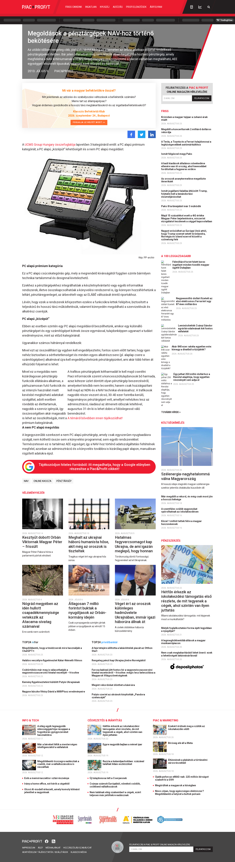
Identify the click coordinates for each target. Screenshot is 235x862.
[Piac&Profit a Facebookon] (47, 841)
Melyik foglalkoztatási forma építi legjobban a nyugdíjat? (186, 629)
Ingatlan (91, 7)
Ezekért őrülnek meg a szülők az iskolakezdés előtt (186, 727)
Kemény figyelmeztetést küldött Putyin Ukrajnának (51, 682)
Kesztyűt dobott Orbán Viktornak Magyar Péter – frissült (42, 542)
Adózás (118, 7)
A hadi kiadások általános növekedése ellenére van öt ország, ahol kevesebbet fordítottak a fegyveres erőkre (183, 166)
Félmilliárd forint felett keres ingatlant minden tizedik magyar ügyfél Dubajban (190, 264)
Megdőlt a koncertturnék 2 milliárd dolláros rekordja (186, 131)
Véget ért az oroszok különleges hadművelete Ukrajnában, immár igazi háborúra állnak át (135, 613)
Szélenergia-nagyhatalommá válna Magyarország (185, 476)
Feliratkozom (201, 98)
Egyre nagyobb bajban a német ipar (123, 744)
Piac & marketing (165, 720)
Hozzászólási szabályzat (77, 848)
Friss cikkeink (73, 7)
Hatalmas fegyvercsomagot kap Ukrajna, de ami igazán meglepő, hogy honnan (134, 544)
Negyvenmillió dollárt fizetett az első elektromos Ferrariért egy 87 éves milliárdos (194, 301)
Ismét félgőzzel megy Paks (177, 154)
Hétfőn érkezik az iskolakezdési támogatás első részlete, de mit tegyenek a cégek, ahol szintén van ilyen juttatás (186, 601)
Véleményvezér (33, 492)
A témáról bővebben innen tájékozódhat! (95, 418)
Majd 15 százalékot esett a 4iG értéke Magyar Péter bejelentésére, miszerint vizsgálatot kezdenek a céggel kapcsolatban (187, 218)
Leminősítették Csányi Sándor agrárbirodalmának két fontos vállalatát (195, 328)
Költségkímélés (172, 422)
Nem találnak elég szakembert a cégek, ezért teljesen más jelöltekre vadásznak (115, 794)
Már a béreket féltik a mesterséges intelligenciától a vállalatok (57, 746)
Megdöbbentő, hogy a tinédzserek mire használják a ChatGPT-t (52, 649)
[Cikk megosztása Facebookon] (131, 134)
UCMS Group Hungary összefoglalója (50, 144)
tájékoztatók (45, 852)
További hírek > (171, 412)
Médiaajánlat (53, 848)
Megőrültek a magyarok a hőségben (175, 785)
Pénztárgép (64, 481)
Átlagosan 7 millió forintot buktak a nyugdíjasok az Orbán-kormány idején (87, 610)
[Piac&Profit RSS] (53, 841)
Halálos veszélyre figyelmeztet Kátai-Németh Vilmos (52, 660)
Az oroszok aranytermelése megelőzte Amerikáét (183, 180)
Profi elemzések (136, 7)
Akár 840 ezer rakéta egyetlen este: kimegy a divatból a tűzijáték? (192, 348)
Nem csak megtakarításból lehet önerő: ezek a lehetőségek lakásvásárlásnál (186, 654)
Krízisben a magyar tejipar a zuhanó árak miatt (184, 118)
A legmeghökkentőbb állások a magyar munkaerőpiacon (183, 642)
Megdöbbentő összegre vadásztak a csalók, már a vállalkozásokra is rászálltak (58, 764)
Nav (26, 481)
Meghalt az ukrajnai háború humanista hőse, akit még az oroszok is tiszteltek (88, 544)
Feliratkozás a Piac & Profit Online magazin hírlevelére (159, 844)
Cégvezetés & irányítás (105, 720)
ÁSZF (40, 848)
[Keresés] (209, 7)
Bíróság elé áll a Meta (180, 743)
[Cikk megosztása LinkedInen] (152, 134)
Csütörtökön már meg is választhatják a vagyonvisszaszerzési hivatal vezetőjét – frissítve (50, 671)
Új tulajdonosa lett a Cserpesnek (108, 778)
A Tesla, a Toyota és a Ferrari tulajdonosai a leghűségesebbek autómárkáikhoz (186, 143)
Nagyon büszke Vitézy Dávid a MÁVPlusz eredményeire (54, 691)
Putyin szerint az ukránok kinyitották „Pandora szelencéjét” (118, 696)
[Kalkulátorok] (192, 6)
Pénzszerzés (170, 540)
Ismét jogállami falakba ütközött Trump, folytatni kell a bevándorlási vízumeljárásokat (184, 194)
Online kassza (42, 481)
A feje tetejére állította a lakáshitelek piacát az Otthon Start (122, 649)
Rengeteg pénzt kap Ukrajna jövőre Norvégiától (119, 660)
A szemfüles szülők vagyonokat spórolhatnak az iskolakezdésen (180, 510)
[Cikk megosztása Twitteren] (141, 134)
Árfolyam (156, 7)
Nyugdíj (104, 7)
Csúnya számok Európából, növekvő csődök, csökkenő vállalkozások (115, 785)
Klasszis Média (79, 852)
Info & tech (30, 720)
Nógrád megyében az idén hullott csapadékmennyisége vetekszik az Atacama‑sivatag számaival (40, 615)
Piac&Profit (63, 71)
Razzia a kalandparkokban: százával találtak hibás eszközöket (123, 763)
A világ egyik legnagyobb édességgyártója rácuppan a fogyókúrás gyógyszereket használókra (53, 730)
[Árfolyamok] (200, 7)
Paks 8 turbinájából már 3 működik (181, 206)
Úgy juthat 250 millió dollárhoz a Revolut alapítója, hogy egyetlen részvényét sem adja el (191, 377)
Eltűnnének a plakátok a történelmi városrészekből (187, 761)
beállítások (61, 852)
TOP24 (30, 642)
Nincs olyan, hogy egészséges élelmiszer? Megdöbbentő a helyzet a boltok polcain (179, 792)
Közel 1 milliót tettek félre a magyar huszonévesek (181, 522)
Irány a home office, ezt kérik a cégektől (47, 783)
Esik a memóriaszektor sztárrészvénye (46, 778)
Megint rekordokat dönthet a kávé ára (113, 685)
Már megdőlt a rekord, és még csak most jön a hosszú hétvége (187, 498)
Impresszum (28, 848)
